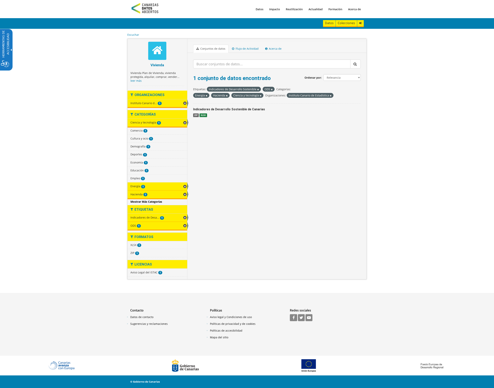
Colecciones (346, 23)
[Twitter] (301, 318)
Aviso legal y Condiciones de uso (231, 317)
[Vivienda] (157, 51)
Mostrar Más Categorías (146, 201)
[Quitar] (258, 89)
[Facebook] (293, 318)
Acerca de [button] (275, 48)
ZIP (196, 115)
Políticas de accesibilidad (226, 330)
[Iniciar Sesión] (360, 23)
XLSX (203, 115)
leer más (136, 81)
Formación (335, 9)
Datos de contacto (141, 317)
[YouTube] (308, 318)
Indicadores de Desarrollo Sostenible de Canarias (229, 109)
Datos (259, 9)
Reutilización (294, 9)
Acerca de (354, 9)
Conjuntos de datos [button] (212, 48)
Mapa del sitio (219, 337)
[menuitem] (259, 9)
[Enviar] (355, 64)
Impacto (274, 9)
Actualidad (316, 9)
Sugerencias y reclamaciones (149, 324)
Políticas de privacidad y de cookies (232, 324)
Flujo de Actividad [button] (247, 48)
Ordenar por (313, 77)
